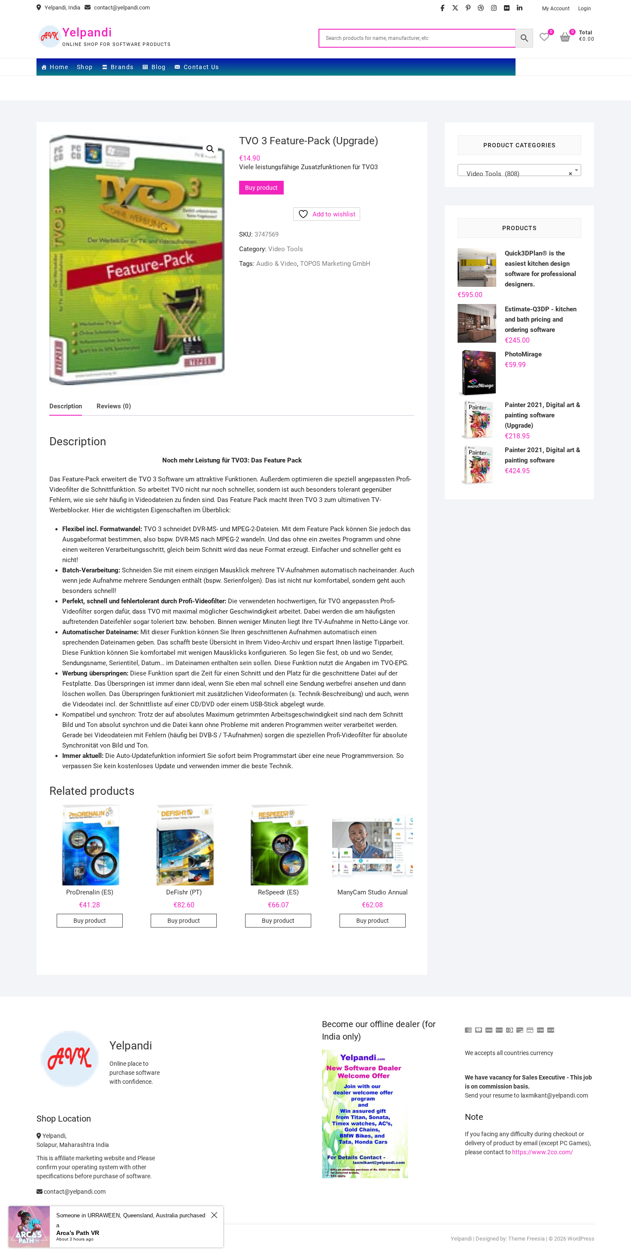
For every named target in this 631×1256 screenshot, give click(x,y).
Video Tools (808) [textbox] (516, 174)
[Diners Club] (509, 1026)
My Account (556, 9)
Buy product (261, 187)
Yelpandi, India (61, 7)
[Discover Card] (519, 1026)
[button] (210, 149)
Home (59, 67)
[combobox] (519, 170)
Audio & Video (276, 264)
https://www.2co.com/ (542, 1152)
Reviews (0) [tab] (114, 406)
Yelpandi (87, 32)
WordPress (581, 1238)
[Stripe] (540, 1026)
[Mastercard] (478, 1026)
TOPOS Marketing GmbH (335, 264)
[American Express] (468, 1026)
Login (584, 9)
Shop (85, 67)
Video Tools (285, 249)
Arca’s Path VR (77, 1232)
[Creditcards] (530, 1026)
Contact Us (201, 67)
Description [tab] (65, 406)
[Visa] (488, 1026)
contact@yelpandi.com (121, 7)
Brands (122, 67)
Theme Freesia (526, 1238)
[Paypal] (499, 1026)
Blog (159, 67)
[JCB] (550, 1026)
